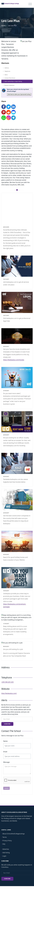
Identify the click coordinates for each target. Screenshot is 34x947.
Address (6, 68)
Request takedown (9, 85)
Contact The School (9, 78)
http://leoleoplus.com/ (9, 693)
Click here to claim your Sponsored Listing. (19, 94)
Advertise (5, 849)
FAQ (3, 844)
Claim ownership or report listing (13, 81)
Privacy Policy (7, 841)
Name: (5, 741)
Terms (4, 837)
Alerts (6, 74)
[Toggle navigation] (30, 4)
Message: (6, 762)
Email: (5, 752)
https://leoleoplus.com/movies (13, 360)
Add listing (6, 853)
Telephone (7, 71)
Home (3, 26)
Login (4, 856)
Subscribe (7, 724)
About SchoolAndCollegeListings (13, 834)
